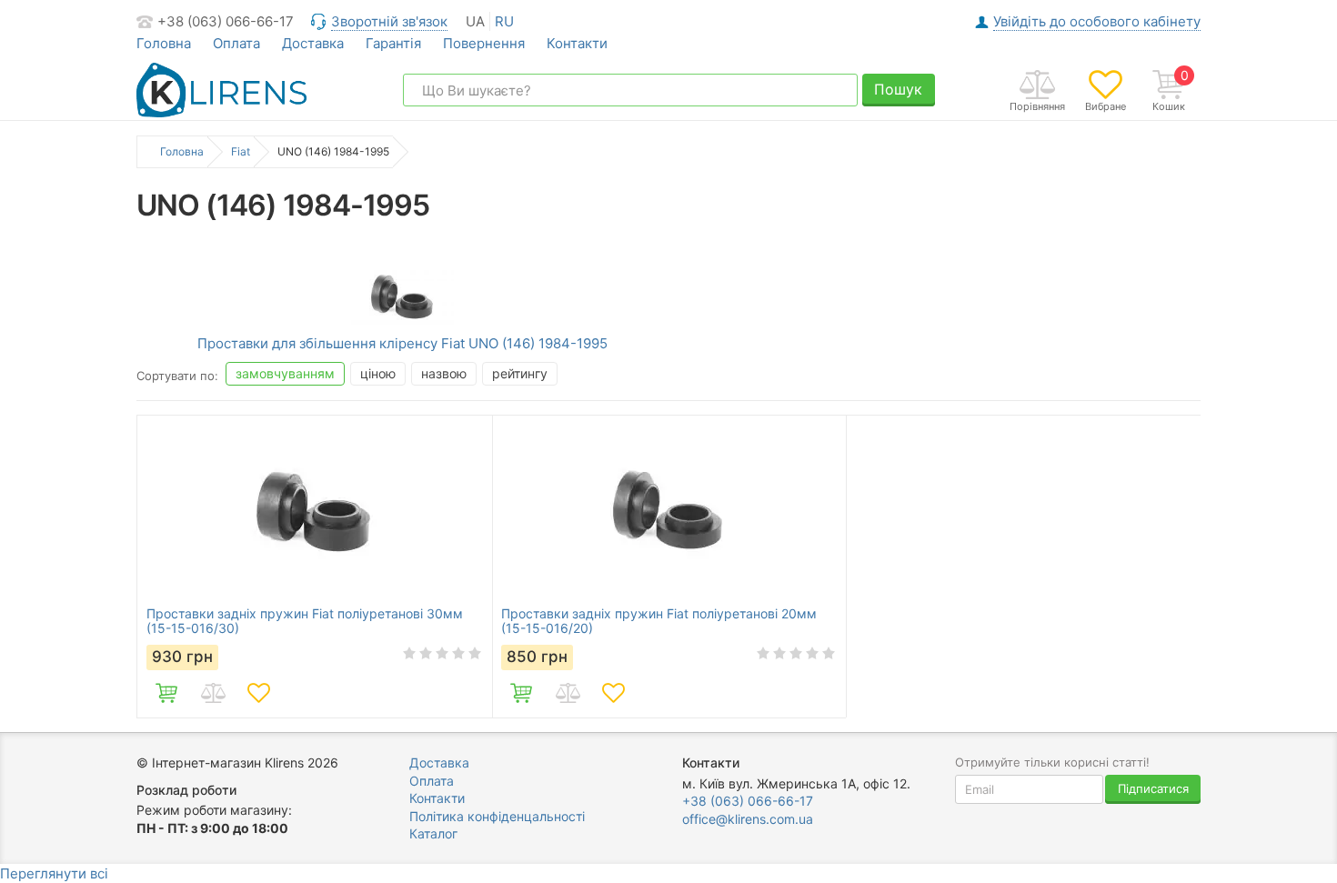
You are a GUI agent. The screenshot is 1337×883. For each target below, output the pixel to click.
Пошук (898, 89)
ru (504, 21)
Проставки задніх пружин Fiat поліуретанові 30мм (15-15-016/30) (304, 621)
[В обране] (258, 692)
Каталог (433, 833)
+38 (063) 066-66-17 (225, 21)
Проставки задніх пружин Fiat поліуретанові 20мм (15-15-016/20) (659, 621)
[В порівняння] (213, 692)
